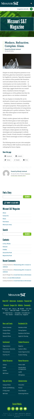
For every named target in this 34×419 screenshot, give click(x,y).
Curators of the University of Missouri (19, 415)
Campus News (6, 330)
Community (27, 305)
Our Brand (9, 314)
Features (27, 174)
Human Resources (23, 360)
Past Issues (6, 221)
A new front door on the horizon (22, 275)
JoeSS (4, 367)
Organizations (6, 346)
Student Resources (23, 342)
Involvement (6, 342)
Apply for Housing (23, 336)
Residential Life (22, 323)
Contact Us (6, 216)
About (4, 213)
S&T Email (5, 373)
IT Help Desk (6, 390)
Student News (6, 333)
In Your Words (6, 244)
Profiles (5, 249)
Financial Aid (28, 301)
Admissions (12, 301)
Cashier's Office (22, 349)
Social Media (17, 404)
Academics (20, 301)
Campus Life (13, 305)
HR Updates (21, 375)
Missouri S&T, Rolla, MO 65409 (13, 309)
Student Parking (22, 355)
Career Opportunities (24, 352)
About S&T (5, 301)
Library (5, 364)
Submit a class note (12, 203)
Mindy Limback (16, 49)
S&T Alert (5, 393)
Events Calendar (7, 327)
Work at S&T (21, 364)
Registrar (20, 346)
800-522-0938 (14, 310)
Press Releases (22, 390)
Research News (7, 336)
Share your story (7, 224)
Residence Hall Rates (24, 333)
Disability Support (21, 314)
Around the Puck (7, 252)
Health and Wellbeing (8, 388)
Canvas (5, 370)
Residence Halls (22, 327)
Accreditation (8, 313)
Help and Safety (7, 381)
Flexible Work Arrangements (22, 368)
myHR (20, 372)
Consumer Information (22, 313)
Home (4, 219)
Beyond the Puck (7, 255)
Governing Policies (23, 393)
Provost (20, 388)
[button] (31, 3)
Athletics (20, 305)
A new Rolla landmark (14, 278)
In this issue (14, 175)
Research (6, 305)
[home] (13, 3)
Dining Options (22, 330)
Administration (22, 381)
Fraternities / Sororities (9, 349)
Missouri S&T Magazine (17, 24)
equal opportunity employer (23, 413)
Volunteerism (6, 352)
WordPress (17, 416)
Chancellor (21, 385)
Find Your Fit (6, 355)
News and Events (8, 323)
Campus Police (7, 385)
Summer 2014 (21, 175)
